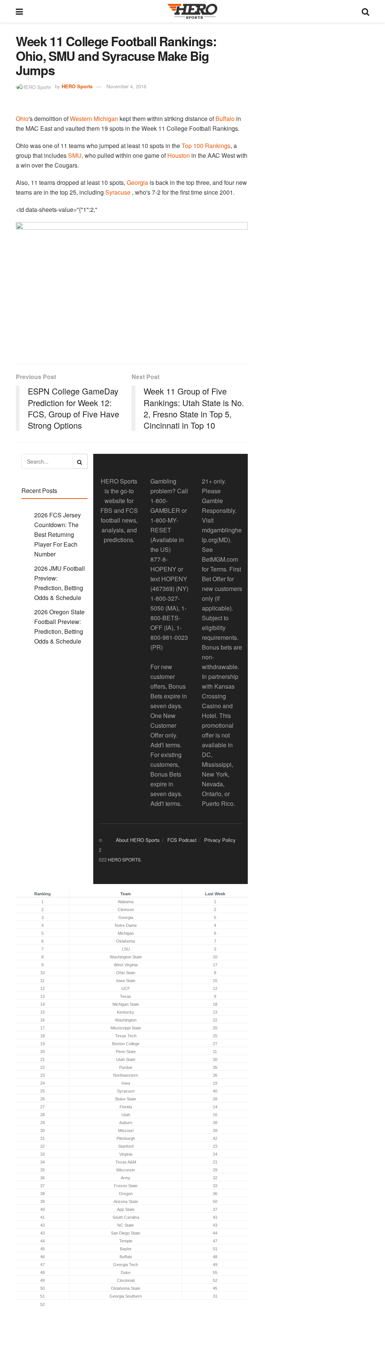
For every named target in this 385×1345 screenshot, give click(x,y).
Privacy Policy (220, 839)
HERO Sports (77, 86)
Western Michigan (94, 118)
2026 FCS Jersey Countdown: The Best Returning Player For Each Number (57, 534)
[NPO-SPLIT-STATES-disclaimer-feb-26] (132, 286)
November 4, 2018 (126, 86)
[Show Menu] (19, 11)
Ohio (22, 118)
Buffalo (225, 118)
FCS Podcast (182, 839)
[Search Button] (365, 11)
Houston (178, 155)
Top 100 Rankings (206, 145)
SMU (75, 155)
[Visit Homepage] (192, 11)
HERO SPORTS (124, 859)
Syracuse (117, 192)
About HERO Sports (138, 839)
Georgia (137, 182)
